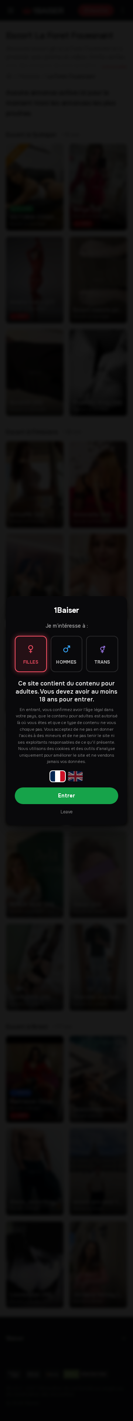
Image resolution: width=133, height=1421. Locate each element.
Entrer (66, 795)
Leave (66, 812)
